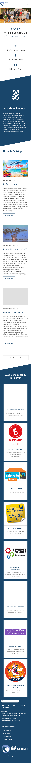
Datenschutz (7, 736)
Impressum (6, 733)
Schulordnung (7, 730)
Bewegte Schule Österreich (15, 568)
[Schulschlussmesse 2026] (15, 233)
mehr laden (16, 357)
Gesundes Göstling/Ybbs (15, 607)
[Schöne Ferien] (15, 168)
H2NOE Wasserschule (15, 528)
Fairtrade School (15, 488)
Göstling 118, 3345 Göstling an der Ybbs (13, 713)
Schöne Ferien (10, 184)
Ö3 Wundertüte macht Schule (15, 686)
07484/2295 (12, 718)
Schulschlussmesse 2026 (15, 249)
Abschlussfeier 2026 (13, 312)
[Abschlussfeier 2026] (15, 296)
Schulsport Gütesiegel (15, 410)
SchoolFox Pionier (15, 646)
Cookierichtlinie (7, 739)
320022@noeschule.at (13, 715)
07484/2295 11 (16, 720)
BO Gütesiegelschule (15, 449)
